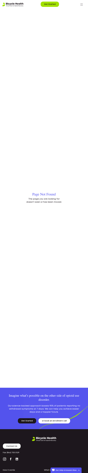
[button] (81, 4)
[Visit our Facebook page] (10, 459)
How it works (9, 470)
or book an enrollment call (54, 421)
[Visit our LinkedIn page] (17, 459)
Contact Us (11, 446)
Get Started (50, 4)
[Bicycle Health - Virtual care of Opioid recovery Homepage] (12, 4)
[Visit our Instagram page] (5, 459)
